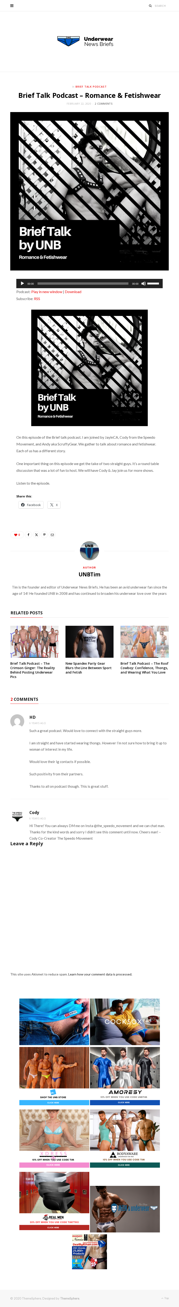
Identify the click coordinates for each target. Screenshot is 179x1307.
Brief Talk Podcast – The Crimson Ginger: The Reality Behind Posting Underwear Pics (32, 670)
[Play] (22, 283)
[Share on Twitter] (36, 534)
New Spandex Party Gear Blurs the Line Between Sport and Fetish (88, 667)
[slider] (153, 283)
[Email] (52, 534)
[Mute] (143, 283)
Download (73, 291)
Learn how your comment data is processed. (100, 974)
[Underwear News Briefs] (89, 41)
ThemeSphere (69, 1298)
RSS (37, 298)
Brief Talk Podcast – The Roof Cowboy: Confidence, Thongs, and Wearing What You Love (144, 667)
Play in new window (46, 291)
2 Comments (103, 103)
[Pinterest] (44, 534)
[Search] (150, 5)
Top (166, 1298)
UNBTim (89, 574)
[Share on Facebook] (28, 534)
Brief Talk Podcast (91, 86)
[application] (89, 283)
